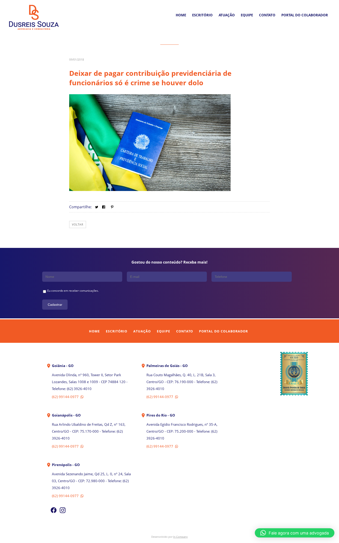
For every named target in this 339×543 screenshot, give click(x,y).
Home (181, 15)
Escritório (202, 15)
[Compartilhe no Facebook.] (103, 207)
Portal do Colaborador (223, 331)
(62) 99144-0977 (66, 396)
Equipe (247, 15)
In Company (180, 536)
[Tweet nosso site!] (96, 207)
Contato (267, 15)
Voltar (77, 224)
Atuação (227, 15)
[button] (294, 532)
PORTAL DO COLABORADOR (304, 15)
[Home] (34, 29)
